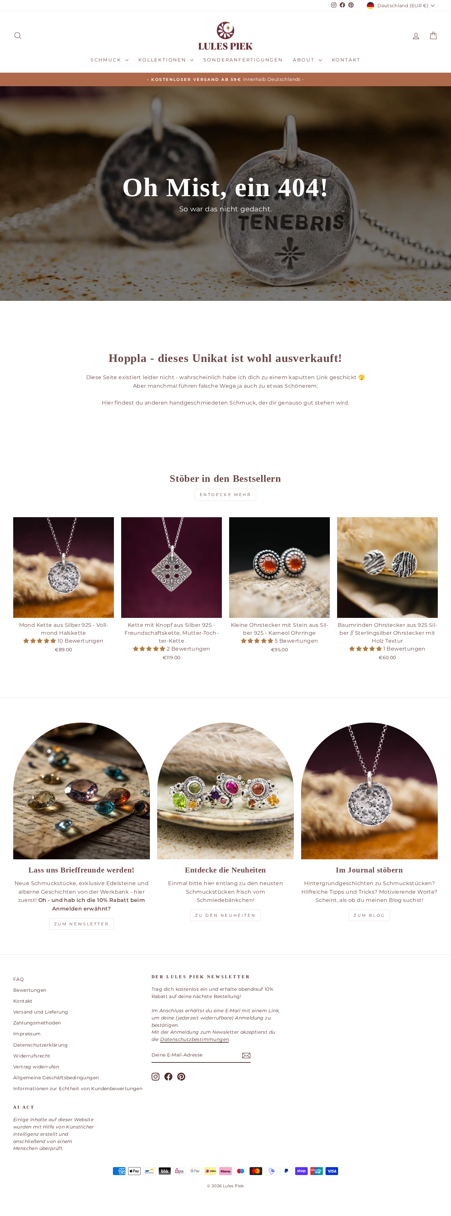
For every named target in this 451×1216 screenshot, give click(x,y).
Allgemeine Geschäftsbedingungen (56, 1077)
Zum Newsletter (81, 923)
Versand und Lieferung (40, 1012)
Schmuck (106, 60)
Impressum (27, 1033)
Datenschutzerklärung (40, 1045)
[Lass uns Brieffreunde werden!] (81, 791)
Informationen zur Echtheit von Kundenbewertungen (77, 1088)
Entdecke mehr (226, 494)
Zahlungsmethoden (37, 1022)
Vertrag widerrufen (36, 1066)
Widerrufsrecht (32, 1055)
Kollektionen (163, 60)
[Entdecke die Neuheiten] (225, 791)
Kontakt (346, 60)
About (305, 60)
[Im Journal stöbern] (369, 791)
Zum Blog (369, 915)
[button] (40, 641)
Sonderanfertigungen (243, 60)
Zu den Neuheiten (225, 915)
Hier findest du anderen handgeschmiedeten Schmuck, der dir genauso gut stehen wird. (225, 403)
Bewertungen (29, 990)
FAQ (18, 979)
